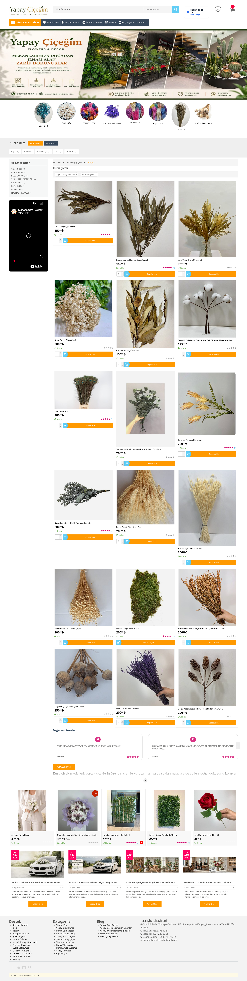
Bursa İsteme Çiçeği (65, 933)
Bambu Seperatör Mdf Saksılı (116, 835)
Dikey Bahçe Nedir (109, 933)
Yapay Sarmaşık (63, 950)
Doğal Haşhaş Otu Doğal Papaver (69, 706)
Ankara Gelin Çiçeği (20, 835)
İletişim (16, 930)
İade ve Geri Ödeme (22, 953)
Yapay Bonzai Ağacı (65, 936)
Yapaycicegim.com (31, 975)
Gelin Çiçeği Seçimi (109, 936)
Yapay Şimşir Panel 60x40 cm (163, 835)
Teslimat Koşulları (21, 945)
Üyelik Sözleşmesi (21, 947)
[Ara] (175, 9)
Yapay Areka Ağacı (65, 942)
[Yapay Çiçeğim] (28, 11)
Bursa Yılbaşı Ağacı (65, 945)
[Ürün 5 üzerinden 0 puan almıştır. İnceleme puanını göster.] (231, 268)
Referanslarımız (20, 925)
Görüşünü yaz (64, 766)
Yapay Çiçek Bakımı (109, 925)
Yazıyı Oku (38, 904)
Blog (15, 927)
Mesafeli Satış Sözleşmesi (25, 942)
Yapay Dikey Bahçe (65, 927)
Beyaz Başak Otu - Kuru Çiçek (129, 527)
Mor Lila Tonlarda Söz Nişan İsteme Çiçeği (76, 835)
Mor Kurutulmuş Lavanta (127, 708)
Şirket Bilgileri (19, 936)
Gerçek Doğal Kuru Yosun (127, 628)
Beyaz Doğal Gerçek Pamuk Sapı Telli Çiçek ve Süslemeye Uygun (206, 340)
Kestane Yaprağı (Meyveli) (127, 350)
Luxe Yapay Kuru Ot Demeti (190, 260)
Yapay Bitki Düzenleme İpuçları (115, 930)
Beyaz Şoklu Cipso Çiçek (65, 340)
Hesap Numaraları (21, 933)
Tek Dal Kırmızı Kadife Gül (206, 835)
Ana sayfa (57, 162)
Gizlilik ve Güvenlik (21, 950)
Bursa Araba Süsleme (66, 947)
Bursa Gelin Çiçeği (65, 930)
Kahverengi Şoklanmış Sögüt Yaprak (132, 260)
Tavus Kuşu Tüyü (61, 411)
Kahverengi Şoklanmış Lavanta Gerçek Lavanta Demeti (202, 628)
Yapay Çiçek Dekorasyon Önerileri (116, 927)
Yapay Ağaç (61, 925)
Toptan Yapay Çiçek (74, 162)
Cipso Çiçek (61, 953)
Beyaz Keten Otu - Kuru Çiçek (67, 628)
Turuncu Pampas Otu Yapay (190, 440)
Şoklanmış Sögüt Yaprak (65, 226)
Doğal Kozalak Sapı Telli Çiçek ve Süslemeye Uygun (200, 709)
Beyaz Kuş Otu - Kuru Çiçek (190, 548)
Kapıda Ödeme (20, 939)
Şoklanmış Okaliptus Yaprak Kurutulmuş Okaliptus (139, 449)
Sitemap (16, 959)
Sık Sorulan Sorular (22, 956)
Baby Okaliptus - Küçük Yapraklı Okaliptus (73, 523)
